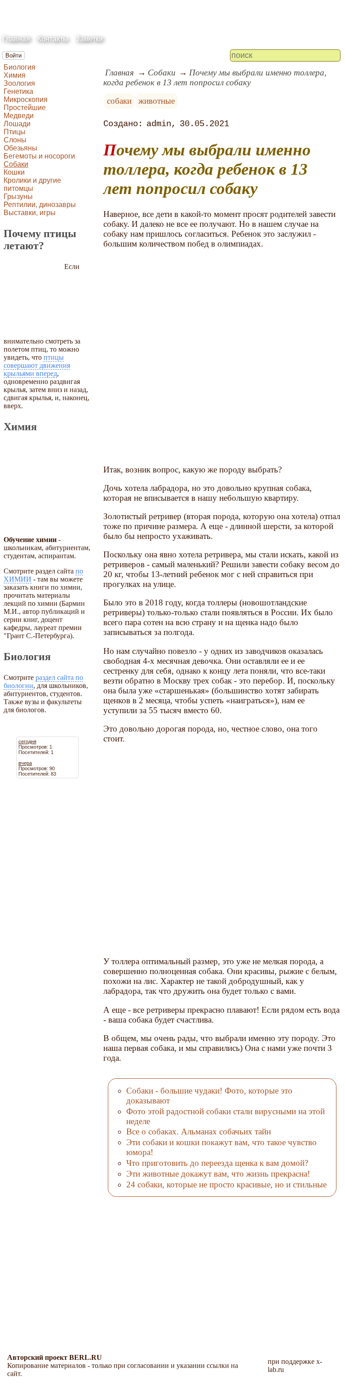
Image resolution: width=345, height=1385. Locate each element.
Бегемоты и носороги (39, 156)
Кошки (14, 172)
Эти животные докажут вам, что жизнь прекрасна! (218, 1173)
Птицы (15, 132)
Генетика (18, 91)
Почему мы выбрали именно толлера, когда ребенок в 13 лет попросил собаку (215, 77)
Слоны (15, 140)
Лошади (17, 124)
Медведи (19, 115)
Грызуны (18, 196)
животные (156, 101)
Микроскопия (26, 99)
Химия (15, 75)
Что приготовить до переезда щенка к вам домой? (217, 1163)
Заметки (89, 39)
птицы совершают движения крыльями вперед (37, 365)
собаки (119, 101)
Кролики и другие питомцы (32, 184)
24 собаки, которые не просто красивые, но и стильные (226, 1184)
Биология (19, 67)
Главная (16, 39)
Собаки (16, 164)
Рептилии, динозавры (40, 204)
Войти (13, 55)
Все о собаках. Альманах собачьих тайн (198, 1131)
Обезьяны (20, 148)
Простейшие (25, 107)
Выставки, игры (30, 212)
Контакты (52, 39)
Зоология (19, 83)
